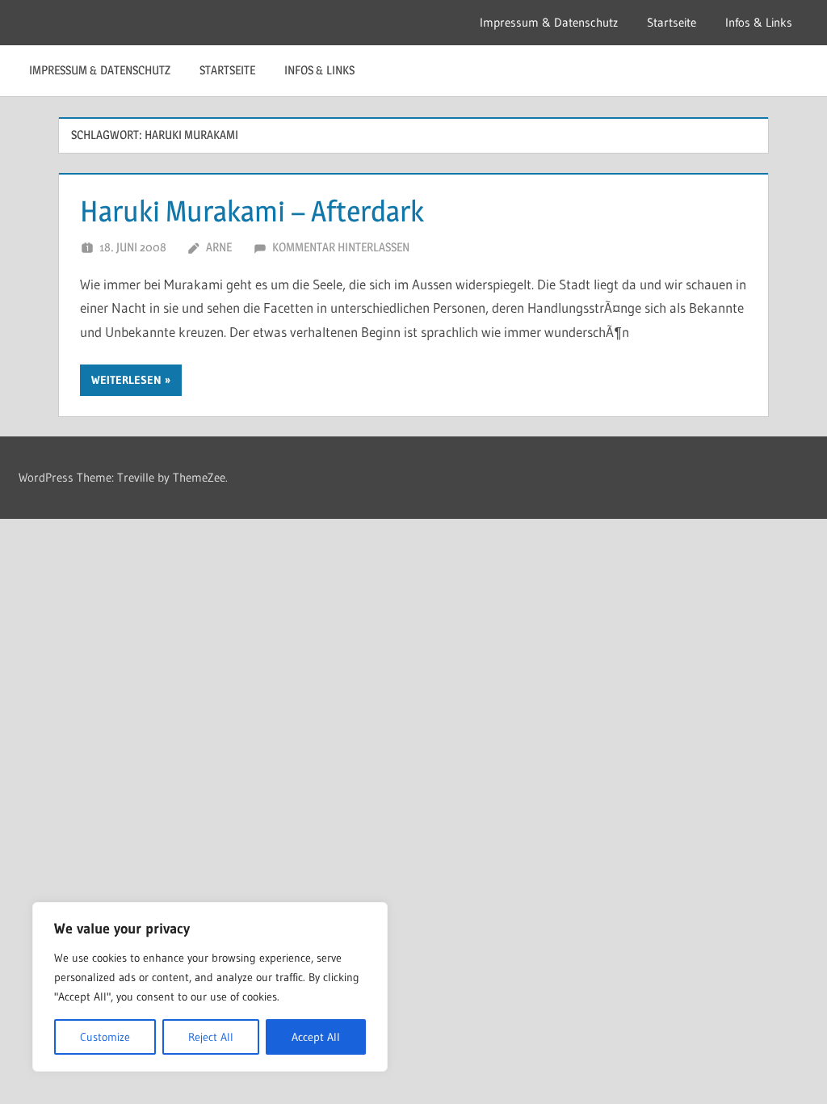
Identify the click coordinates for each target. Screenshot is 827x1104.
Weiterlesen (126, 380)
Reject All (210, 1037)
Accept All (316, 1037)
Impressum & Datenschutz (549, 22)
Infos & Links (758, 22)
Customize (105, 1037)
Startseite (671, 22)
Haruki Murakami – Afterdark (252, 211)
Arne (219, 247)
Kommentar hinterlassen (340, 247)
